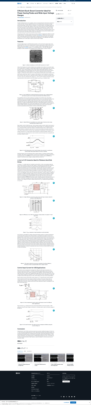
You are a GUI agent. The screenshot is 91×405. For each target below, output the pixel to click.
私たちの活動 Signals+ (35, 381)
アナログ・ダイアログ (51, 383)
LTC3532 (40, 35)
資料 (47, 379)
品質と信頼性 (33, 385)
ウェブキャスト (29, 351)
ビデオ (25, 351)
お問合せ (48, 375)
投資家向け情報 (34, 383)
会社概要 (32, 375)
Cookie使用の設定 (66, 402)
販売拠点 (32, 387)
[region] (45, 402)
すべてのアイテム (20, 351)
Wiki (47, 381)
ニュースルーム (34, 379)
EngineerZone (49, 377)
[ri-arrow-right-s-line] (74, 361)
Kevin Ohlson (21, 17)
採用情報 (32, 377)
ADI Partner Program (35, 389)
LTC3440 (26, 47)
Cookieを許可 (73, 402)
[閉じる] (89, 402)
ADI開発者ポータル (50, 385)
